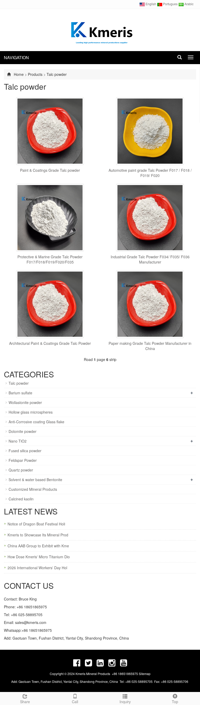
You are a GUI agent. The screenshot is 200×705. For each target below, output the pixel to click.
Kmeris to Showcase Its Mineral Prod (38, 534)
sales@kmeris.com (30, 622)
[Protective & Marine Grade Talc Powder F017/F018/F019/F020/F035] (50, 218)
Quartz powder (21, 470)
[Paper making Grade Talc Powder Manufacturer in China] (150, 304)
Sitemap (145, 673)
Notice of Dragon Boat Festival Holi (36, 523)
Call (75, 701)
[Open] (194, 78)
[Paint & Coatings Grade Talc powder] (50, 131)
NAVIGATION (16, 57)
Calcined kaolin (21, 498)
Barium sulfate (20, 392)
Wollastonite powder (25, 402)
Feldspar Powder (23, 460)
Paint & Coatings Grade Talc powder (50, 170)
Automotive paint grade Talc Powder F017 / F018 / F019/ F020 (150, 173)
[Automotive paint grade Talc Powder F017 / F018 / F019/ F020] (150, 131)
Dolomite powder (22, 431)
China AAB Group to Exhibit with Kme (38, 545)
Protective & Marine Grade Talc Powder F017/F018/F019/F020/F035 (50, 259)
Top (175, 701)
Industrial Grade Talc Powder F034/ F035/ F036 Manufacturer (150, 259)
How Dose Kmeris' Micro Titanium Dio (39, 556)
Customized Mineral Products (33, 489)
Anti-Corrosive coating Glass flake (36, 421)
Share (25, 701)
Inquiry (125, 701)
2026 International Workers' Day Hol (37, 567)
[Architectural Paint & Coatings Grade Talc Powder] (50, 304)
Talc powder (57, 74)
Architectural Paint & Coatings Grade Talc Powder (50, 343)
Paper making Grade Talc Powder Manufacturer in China (150, 346)
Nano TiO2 (18, 441)
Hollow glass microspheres (31, 412)
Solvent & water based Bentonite (35, 479)
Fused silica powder (25, 450)
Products (35, 74)
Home (19, 74)
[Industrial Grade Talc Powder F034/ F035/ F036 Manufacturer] (150, 218)
